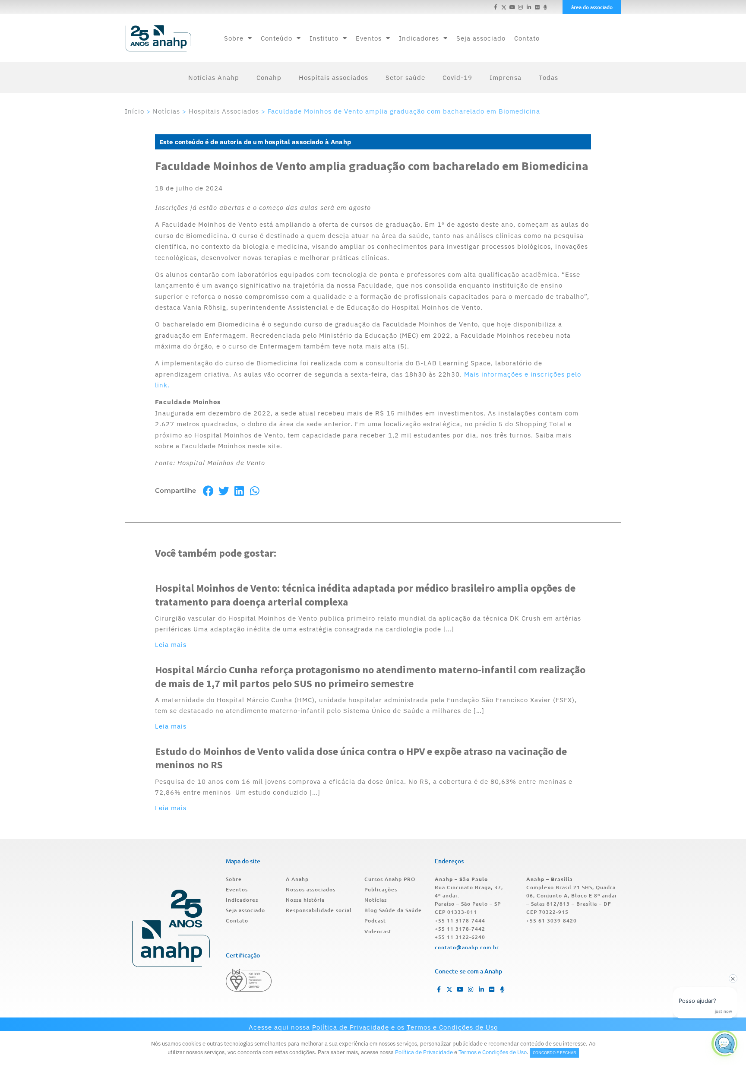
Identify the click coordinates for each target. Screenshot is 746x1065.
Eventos (369, 38)
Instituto (324, 38)
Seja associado (481, 38)
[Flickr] (537, 7)
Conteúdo (276, 38)
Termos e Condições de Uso (452, 1027)
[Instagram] (520, 7)
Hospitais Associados (224, 111)
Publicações (380, 889)
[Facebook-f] (496, 7)
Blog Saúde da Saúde (393, 910)
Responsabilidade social (319, 910)
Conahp (268, 77)
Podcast (375, 920)
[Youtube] (512, 7)
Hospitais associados (333, 77)
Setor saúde (405, 77)
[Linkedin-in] (529, 7)
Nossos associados (310, 889)
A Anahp (297, 879)
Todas (548, 77)
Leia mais (170, 644)
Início (134, 111)
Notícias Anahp (213, 77)
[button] (208, 490)
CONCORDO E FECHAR (554, 1052)
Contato (527, 38)
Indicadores (419, 38)
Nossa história (305, 899)
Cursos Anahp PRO (389, 879)
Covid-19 (457, 77)
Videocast (378, 931)
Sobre (233, 38)
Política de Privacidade (350, 1027)
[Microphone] (545, 7)
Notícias (166, 111)
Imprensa (506, 77)
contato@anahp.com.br (467, 947)
